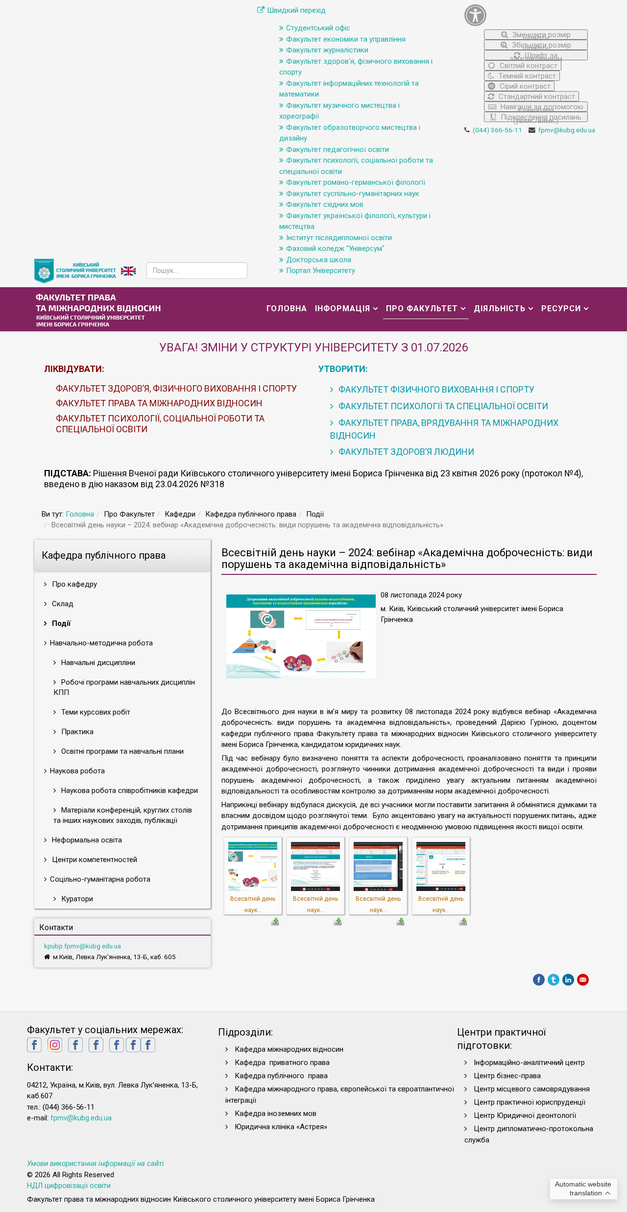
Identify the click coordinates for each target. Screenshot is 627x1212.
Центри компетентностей (93, 859)
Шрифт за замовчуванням (535, 55)
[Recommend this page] (583, 980)
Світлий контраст (527, 65)
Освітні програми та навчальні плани (121, 751)
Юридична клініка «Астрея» (281, 1126)
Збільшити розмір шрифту (540, 45)
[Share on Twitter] (553, 980)
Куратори (76, 898)
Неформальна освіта (86, 840)
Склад (61, 603)
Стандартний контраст (536, 96)
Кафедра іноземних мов (275, 1113)
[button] (526, 15)
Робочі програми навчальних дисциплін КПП (124, 687)
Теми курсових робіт (94, 712)
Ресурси (561, 308)
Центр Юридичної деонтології (525, 1115)
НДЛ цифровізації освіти (69, 1185)
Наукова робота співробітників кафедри (128, 790)
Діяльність (500, 308)
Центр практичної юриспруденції (529, 1102)
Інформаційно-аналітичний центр (529, 1062)
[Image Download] (275, 920)
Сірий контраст (524, 86)
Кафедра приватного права (282, 1062)
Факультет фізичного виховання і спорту (435, 389)
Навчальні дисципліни (97, 662)
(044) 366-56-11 (497, 130)
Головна (286, 308)
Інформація (342, 308)
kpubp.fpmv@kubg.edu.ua (82, 946)
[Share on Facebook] (539, 980)
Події (60, 623)
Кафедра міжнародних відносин (290, 1049)
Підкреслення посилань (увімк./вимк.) (540, 117)
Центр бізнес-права (507, 1075)
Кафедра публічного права (281, 1075)
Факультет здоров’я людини (405, 451)
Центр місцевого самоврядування (532, 1089)
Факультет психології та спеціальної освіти (442, 406)
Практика (76, 731)
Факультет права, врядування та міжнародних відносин (444, 429)
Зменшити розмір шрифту (540, 35)
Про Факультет (422, 308)
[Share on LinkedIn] (568, 980)
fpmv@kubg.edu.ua (566, 130)
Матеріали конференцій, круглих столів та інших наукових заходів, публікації (122, 815)
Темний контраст (526, 76)
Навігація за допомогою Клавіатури (541, 107)
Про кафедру (73, 584)
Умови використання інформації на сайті (95, 1163)
